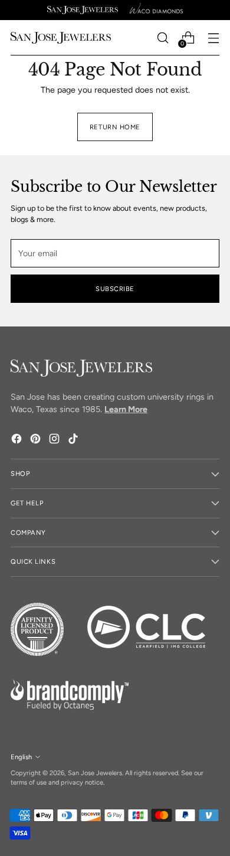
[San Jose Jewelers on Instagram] (55, 440)
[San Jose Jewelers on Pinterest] (36, 440)
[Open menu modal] (213, 38)
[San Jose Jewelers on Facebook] (18, 440)
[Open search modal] (162, 38)
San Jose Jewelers (95, 773)
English (21, 757)
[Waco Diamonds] (156, 10)
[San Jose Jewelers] (82, 10)
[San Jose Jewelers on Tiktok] (74, 440)
